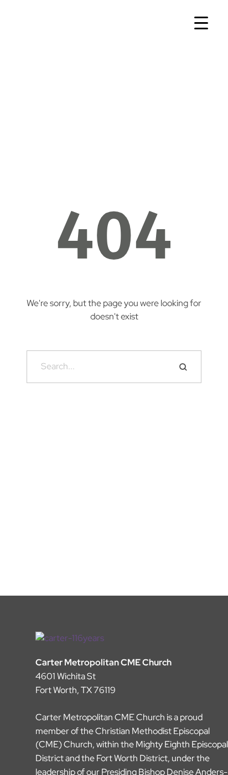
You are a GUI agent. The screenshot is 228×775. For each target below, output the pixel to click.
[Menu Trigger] (201, 23)
